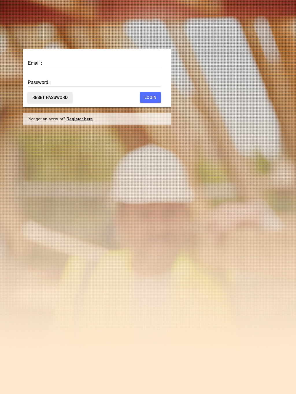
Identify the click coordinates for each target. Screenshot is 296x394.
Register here (79, 119)
